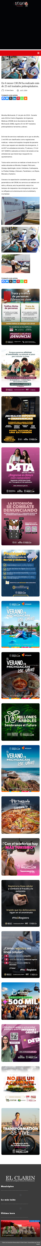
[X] (10, 98)
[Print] (25, 98)
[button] (38, 53)
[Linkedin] (14, 98)
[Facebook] (3, 98)
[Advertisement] (20, 29)
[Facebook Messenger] (7, 98)
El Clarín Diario (9, 90)
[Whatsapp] (22, 98)
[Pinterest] (18, 98)
